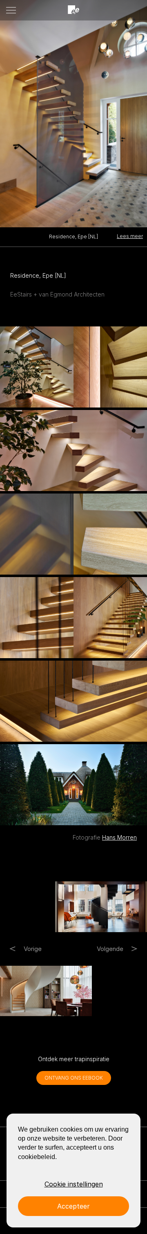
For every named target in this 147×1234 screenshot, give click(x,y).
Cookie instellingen (74, 1184)
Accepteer (73, 1206)
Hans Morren (119, 837)
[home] (73, 10)
